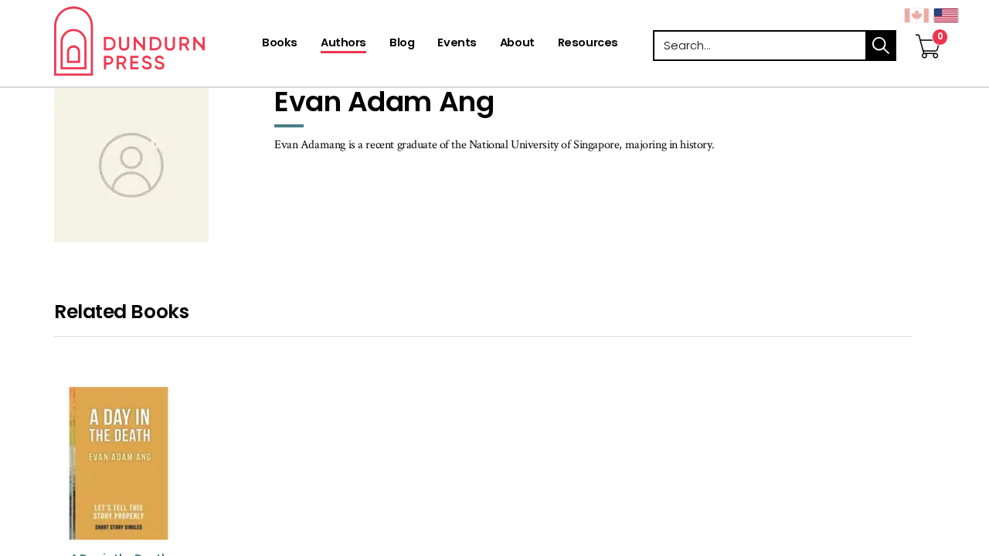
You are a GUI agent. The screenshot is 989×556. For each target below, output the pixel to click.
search (880, 45)
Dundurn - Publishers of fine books (156, 41)
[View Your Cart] (928, 30)
